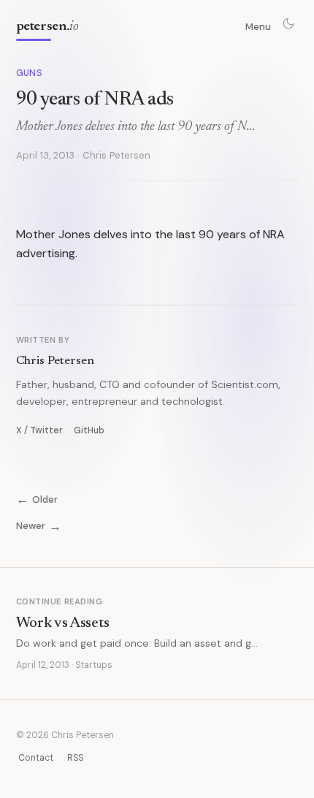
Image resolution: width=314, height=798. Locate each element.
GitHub (89, 430)
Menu (258, 26)
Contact (35, 758)
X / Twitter (39, 430)
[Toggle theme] (288, 23)
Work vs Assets (63, 623)
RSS (75, 758)
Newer (39, 525)
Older (37, 499)
